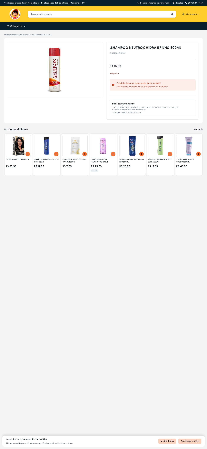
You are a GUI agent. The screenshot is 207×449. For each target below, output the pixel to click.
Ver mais (198, 129)
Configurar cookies (190, 441)
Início (6, 35)
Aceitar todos (167, 441)
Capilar (13, 35)
